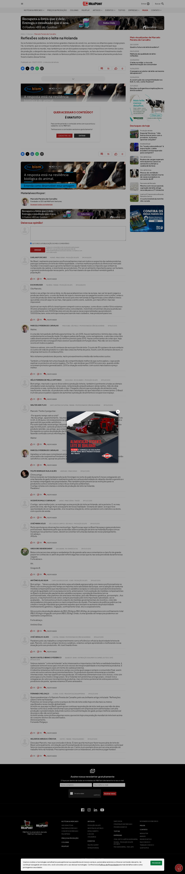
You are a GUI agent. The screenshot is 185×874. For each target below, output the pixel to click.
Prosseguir (156, 863)
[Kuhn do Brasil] (92, 437)
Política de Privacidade (108, 865)
